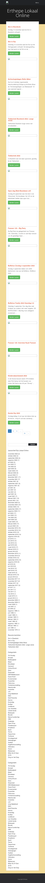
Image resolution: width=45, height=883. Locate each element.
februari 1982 (12, 625)
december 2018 (13, 553)
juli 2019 (10, 539)
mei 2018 (11, 568)
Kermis (10, 700)
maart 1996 (11, 615)
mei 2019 (11, 543)
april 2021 (11, 494)
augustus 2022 (12, 460)
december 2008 (13, 602)
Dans (9, 670)
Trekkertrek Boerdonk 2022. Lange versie (21, 119)
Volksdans (11, 747)
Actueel (10, 658)
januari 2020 (12, 526)
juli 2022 (10, 462)
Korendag (11, 702)
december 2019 (13, 528)
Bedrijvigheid (12, 660)
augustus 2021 (12, 485)
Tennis (10, 732)
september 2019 (13, 534)
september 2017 (13, 585)
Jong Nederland (13, 694)
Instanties (11, 689)
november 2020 (13, 505)
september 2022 (13, 458)
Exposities (11, 681)
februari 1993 (12, 619)
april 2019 (11, 545)
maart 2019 (11, 547)
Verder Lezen (14, 36)
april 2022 (11, 468)
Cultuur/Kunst (12, 668)
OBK (9, 719)
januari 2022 (12, 475)
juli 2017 (10, 587)
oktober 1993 (12, 617)
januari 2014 (12, 598)
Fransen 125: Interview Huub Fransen (22, 343)
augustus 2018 (12, 562)
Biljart (10, 662)
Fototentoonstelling (14, 685)
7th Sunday (11, 655)
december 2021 (13, 477)
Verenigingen (12, 740)
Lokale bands (12, 711)
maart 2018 (11, 572)
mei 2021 (11, 492)
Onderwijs (11, 721)
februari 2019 (12, 549)
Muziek (10, 715)
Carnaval (11, 666)
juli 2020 (10, 513)
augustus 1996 (12, 611)
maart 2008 (11, 604)
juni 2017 (11, 589)
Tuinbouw (11, 736)
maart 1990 (11, 621)
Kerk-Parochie (12, 698)
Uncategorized (12, 738)
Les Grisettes (12, 708)
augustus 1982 (12, 623)
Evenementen (12, 679)
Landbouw (11, 706)
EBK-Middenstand (13, 675)
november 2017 (13, 581)
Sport (9, 730)
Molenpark (11, 713)
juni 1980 (11, 628)
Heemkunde (12, 687)
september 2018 (13, 560)
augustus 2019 (12, 536)
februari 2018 (12, 575)
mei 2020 (11, 517)
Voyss (10, 749)
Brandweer (11, 664)
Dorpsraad (11, 672)
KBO (9, 696)
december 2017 (13, 579)
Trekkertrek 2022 (14, 156)
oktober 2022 (12, 456)
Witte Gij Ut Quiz (13, 753)
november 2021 (13, 479)
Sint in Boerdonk (14, 27)
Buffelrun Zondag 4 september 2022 (21, 266)
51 (25, 433)
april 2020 (11, 519)
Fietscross (11, 683)
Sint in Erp (12, 41)
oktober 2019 (12, 532)
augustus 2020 (12, 511)
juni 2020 (11, 515)
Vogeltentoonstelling (14, 744)
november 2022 (13, 454)
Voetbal (10, 742)
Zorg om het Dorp (13, 757)
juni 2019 (11, 541)
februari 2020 (12, 524)
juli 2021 (10, 488)
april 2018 (11, 570)
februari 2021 (12, 498)
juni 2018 (11, 566)
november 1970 (13, 630)
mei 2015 (11, 594)
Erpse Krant (12, 677)
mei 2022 (11, 466)
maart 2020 (11, 522)
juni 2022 (11, 464)
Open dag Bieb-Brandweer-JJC (19, 191)
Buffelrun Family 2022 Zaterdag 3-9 (21, 303)
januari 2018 (12, 577)
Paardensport (12, 725)
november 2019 (13, 530)
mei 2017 (11, 592)
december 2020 (13, 502)
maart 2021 (11, 496)
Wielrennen (11, 751)
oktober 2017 (12, 583)
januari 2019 (12, 551)
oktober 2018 (12, 558)
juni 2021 (11, 490)
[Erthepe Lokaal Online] (7, 2)
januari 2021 (12, 500)
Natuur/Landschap (13, 717)
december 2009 (13, 600)
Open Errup (11, 723)
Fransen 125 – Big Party (17, 228)
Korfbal (10, 704)
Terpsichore (11, 734)
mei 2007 (11, 606)
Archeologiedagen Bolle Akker (19, 79)
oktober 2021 (12, 481)
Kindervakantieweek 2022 (17, 376)
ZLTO (9, 755)
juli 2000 (10, 608)
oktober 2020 (12, 507)
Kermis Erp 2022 (14, 413)
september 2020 (13, 509)
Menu (37, 2)
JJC (9, 691)
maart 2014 (11, 596)
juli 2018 (10, 564)
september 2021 (13, 483)
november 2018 (13, 556)
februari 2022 (12, 473)
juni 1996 (11, 613)
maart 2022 (11, 471)
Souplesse (11, 727)
